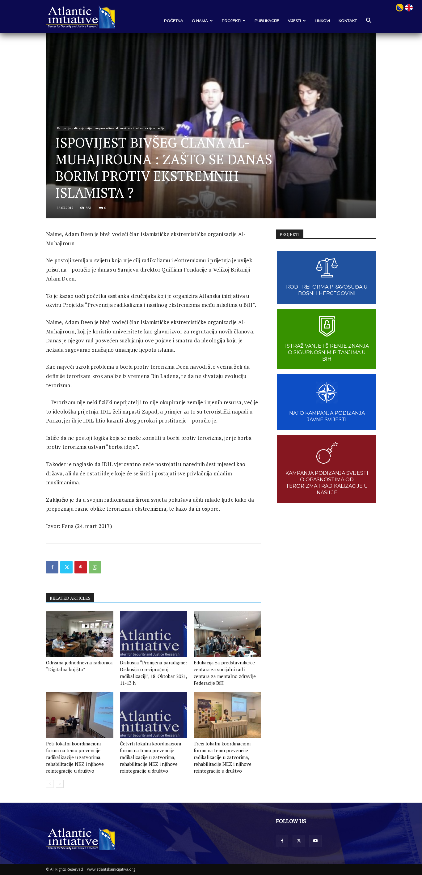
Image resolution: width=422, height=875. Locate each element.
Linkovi (322, 20)
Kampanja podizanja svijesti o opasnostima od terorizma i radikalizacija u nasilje (110, 128)
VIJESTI (294, 20)
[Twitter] (66, 567)
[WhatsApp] (95, 567)
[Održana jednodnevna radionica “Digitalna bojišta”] (79, 634)
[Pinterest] (80, 567)
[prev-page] (50, 784)
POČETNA (173, 20)
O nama (200, 20)
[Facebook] (52, 567)
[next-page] (60, 784)
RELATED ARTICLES (70, 598)
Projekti (231, 20)
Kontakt (348, 20)
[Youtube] (315, 841)
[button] (368, 20)
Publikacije (267, 20)
